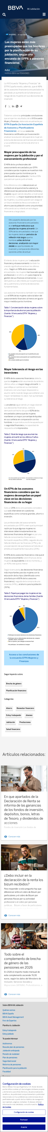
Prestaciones (25, 722)
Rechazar (24, 1120)
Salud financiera (13, 729)
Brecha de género (13, 684)
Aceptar (24, 1127)
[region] (24, 1104)
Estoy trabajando (13, 715)
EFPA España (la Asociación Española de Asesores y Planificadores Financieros (23, 127)
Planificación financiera (16, 691)
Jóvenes (29, 715)
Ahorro (9, 708)
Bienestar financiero (25, 708)
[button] (44, 14)
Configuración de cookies (24, 1112)
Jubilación (10, 722)
